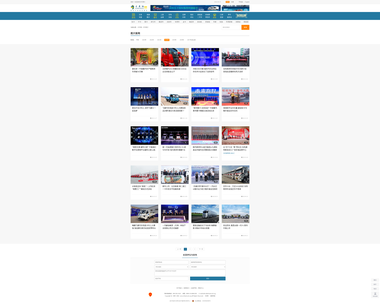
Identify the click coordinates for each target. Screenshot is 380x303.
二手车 (199, 17)
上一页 (179, 249)
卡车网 (140, 27)
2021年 (159, 40)
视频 (148, 14)
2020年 (167, 40)
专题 (140, 17)
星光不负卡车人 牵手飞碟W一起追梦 (144, 109)
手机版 (241, 2)
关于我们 (179, 288)
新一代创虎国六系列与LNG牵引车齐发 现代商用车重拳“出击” (174, 150)
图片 (148, 17)
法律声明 (193, 288)
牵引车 (153, 22)
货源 (221, 17)
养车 (229, 14)
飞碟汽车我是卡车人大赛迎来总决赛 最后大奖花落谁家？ (174, 109)
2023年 (144, 40)
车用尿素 (229, 22)
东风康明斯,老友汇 (229, 153)
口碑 (221, 14)
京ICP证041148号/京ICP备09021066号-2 (180, 301)
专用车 (177, 22)
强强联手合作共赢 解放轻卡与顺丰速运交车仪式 (235, 109)
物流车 (191, 22)
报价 (191, 14)
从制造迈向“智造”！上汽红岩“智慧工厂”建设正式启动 (143, 187)
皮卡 (184, 22)
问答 (184, 17)
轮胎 (221, 22)
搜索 (245, 27)
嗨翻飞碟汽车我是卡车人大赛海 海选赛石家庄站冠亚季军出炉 (144, 228)
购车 (375, 284)
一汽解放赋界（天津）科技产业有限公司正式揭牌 (174, 226)
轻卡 (133, 22)
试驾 (170, 14)
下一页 (201, 249)
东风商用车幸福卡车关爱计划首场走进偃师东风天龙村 (234, 70)
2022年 (152, 40)
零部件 (207, 17)
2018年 (182, 40)
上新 (162, 14)
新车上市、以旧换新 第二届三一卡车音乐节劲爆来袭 (174, 187)
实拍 (170, 17)
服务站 (229, 17)
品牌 (184, 14)
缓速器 (246, 22)
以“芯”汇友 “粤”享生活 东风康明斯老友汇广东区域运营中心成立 (235, 150)
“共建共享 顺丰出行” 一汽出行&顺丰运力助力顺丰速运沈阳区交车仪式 (205, 189)
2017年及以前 (191, 40)
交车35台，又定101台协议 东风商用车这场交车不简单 (235, 187)
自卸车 (169, 22)
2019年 (174, 40)
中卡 (139, 22)
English (247, 2)
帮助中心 (201, 288)
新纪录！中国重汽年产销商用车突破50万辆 (143, 70)
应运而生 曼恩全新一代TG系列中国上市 (235, 226)
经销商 (207, 14)
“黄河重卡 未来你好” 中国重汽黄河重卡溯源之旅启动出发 (205, 109)
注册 (232, 2)
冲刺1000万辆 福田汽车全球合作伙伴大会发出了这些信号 (205, 70)
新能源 (199, 14)
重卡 (146, 22)
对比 (191, 17)
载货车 (161, 22)
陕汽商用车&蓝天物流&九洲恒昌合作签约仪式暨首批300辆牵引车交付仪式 (205, 150)
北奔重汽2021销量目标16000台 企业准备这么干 (174, 70)
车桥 (214, 22)
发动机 (199, 22)
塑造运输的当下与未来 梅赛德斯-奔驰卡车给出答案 (205, 226)
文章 (140, 14)
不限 (137, 40)
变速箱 (207, 22)
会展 (162, 17)
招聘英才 (186, 288)
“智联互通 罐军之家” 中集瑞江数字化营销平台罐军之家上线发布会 (144, 150)
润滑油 (238, 22)
